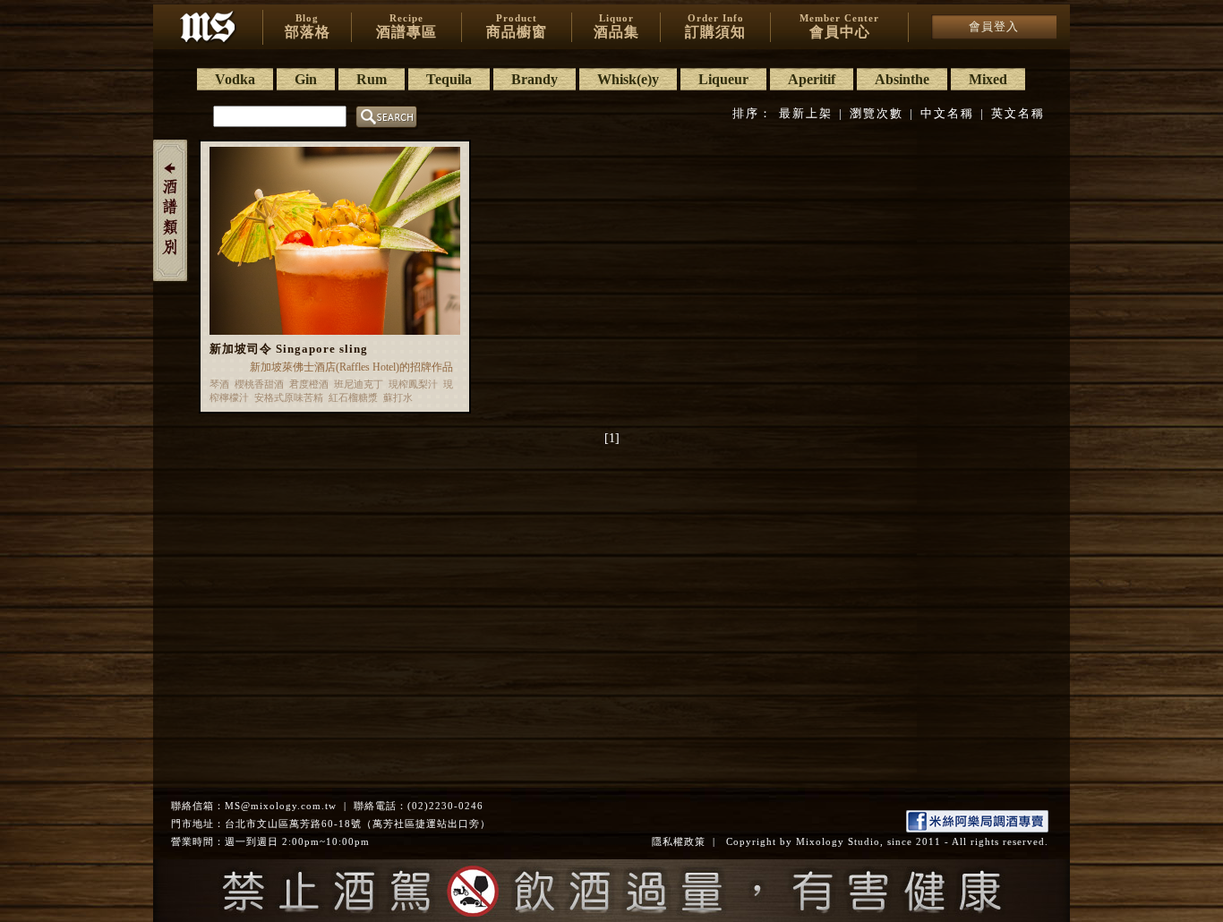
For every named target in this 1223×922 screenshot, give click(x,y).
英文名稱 (1018, 113)
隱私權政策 (679, 841)
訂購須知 (715, 26)
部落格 (307, 26)
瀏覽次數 (876, 113)
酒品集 (616, 26)
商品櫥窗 (516, 26)
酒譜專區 (406, 26)
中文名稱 (947, 113)
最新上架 (806, 113)
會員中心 (839, 26)
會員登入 (994, 26)
